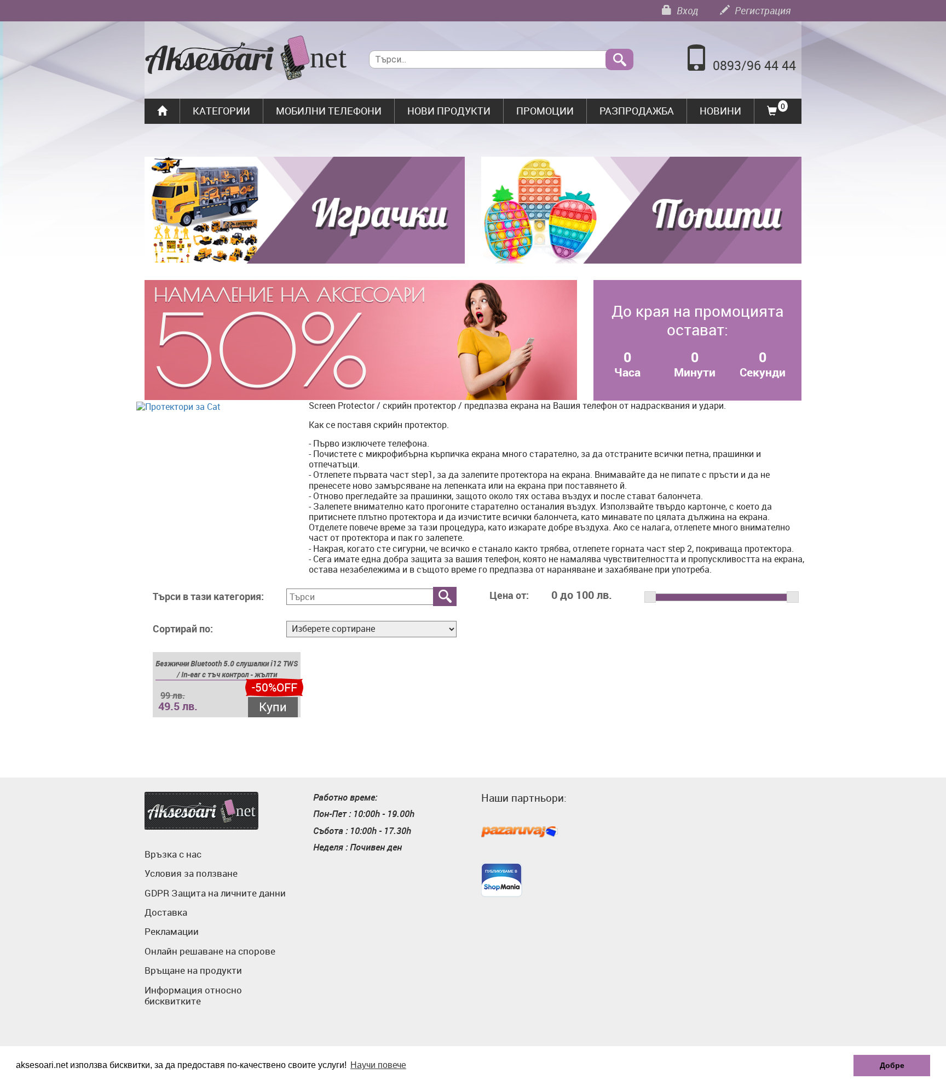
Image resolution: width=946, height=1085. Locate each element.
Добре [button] (892, 1065)
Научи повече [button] (378, 1065)
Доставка (166, 912)
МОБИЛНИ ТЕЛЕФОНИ (329, 110)
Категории (221, 110)
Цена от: (509, 596)
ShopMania (501, 880)
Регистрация (761, 10)
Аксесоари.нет (201, 811)
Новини (720, 110)
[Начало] (246, 59)
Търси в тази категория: (208, 597)
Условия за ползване (191, 873)
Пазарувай (519, 832)
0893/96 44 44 (754, 65)
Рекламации (172, 931)
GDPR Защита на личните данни (215, 893)
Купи (273, 707)
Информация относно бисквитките (193, 995)
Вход (686, 10)
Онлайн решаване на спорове (210, 951)
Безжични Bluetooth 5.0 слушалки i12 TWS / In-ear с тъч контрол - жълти (226, 668)
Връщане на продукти (193, 970)
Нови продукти (449, 110)
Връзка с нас (173, 854)
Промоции (545, 110)
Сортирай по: (183, 629)
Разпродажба (636, 110)
